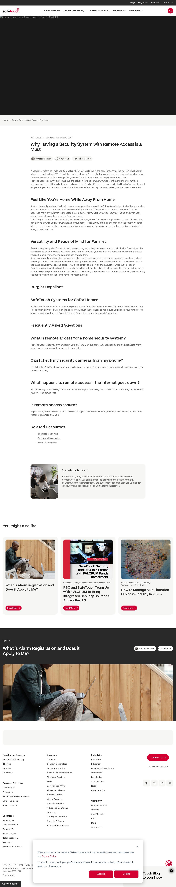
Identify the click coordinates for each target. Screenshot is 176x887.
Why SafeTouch (99, 805)
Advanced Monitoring (57, 808)
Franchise (96, 760)
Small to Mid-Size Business (16, 797)
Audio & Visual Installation (59, 773)
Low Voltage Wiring (56, 786)
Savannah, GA (10, 834)
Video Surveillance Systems (43, 138)
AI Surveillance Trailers (58, 826)
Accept (101, 874)
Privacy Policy (9, 865)
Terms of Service (25, 865)
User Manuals (97, 814)
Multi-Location (10, 805)
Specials (7, 768)
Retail (94, 786)
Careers (95, 810)
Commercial (9, 788)
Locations (8, 816)
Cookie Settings (10, 884)
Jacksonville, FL (10, 825)
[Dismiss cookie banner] (137, 847)
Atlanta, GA (8, 820)
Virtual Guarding (54, 799)
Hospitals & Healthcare (102, 768)
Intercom (51, 812)
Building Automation (57, 817)
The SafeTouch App (48, 434)
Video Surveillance (56, 790)
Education (96, 764)
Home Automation (47, 443)
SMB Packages (10, 801)
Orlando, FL (8, 829)
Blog (14, 120)
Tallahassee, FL (10, 838)
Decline (126, 874)
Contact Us (97, 827)
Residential (96, 777)
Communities (97, 782)
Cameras (51, 760)
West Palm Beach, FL (13, 847)
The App (7, 764)
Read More (12, 608)
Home (5, 120)
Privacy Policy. (49, 856)
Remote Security (55, 804)
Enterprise (8, 792)
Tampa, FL (8, 842)
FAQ (93, 819)
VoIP (49, 782)
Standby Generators (57, 764)
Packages (8, 773)
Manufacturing (98, 790)
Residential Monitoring (49, 438)
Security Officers (55, 821)
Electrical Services (56, 777)
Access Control (54, 795)
